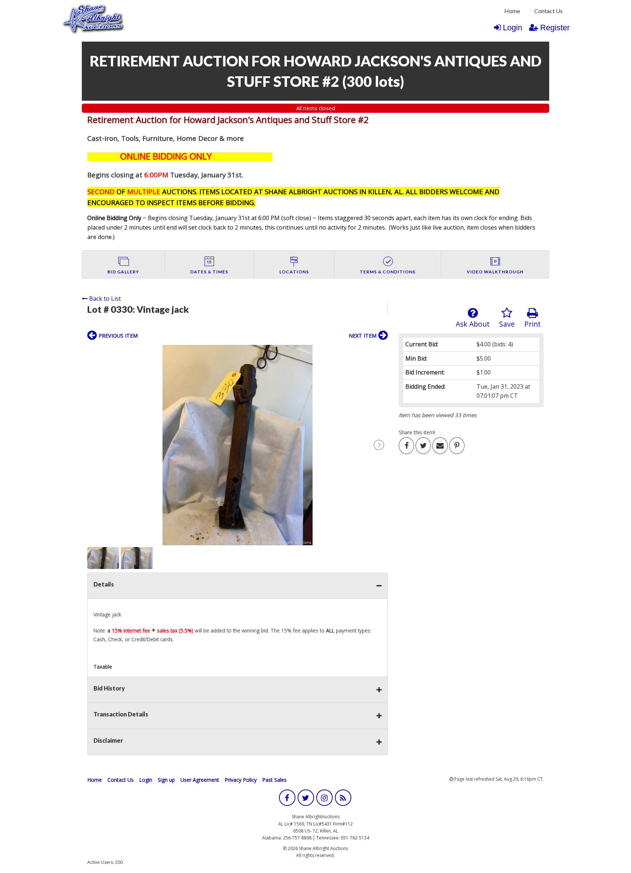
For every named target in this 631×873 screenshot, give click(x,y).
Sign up (166, 779)
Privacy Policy (241, 779)
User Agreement (199, 779)
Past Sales (274, 779)
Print (532, 324)
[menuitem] (512, 11)
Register (555, 27)
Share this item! (417, 432)
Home (512, 10)
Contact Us (548, 10)
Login (512, 27)
